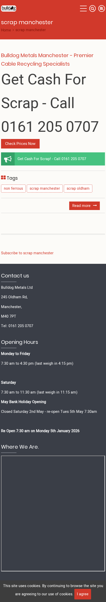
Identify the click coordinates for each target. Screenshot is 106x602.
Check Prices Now (20, 143)
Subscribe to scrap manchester (27, 253)
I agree (83, 594)
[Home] (8, 8)
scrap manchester (45, 188)
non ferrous (13, 188)
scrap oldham (78, 188)
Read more (86, 206)
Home (6, 30)
